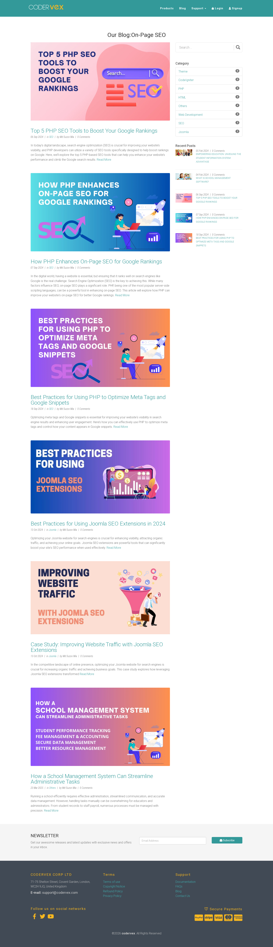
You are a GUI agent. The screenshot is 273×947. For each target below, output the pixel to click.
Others (52, 787)
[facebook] (34, 916)
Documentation (186, 882)
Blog (182, 8)
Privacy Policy (112, 896)
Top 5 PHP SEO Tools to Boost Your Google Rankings (94, 130)
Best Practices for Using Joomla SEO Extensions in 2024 (98, 523)
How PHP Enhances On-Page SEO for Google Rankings (96, 261)
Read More (104, 159)
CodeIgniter (186, 80)
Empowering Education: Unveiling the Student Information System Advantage (218, 158)
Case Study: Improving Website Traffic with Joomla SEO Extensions (97, 647)
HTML (182, 97)
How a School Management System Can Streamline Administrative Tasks (92, 779)
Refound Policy (113, 891)
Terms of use (111, 882)
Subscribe (228, 840)
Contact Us (183, 896)
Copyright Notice (114, 886)
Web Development (190, 114)
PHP (181, 89)
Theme (183, 71)
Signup (236, 8)
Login (218, 8)
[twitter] (42, 916)
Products (167, 8)
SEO (51, 136)
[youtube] (50, 916)
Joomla (52, 529)
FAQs (179, 886)
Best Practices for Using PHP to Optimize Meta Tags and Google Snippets (98, 400)
